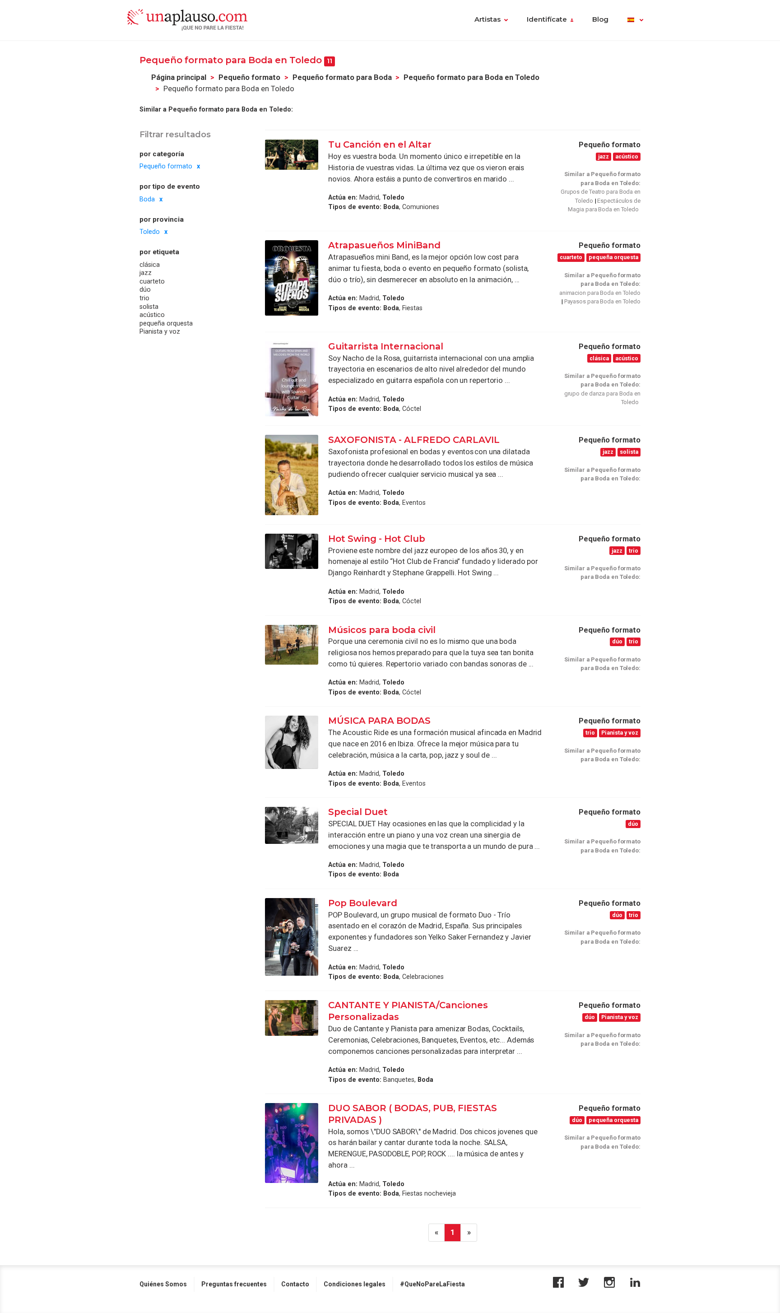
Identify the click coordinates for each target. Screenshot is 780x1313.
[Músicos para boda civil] (291, 645)
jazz (145, 272)
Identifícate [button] (547, 19)
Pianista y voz (159, 331)
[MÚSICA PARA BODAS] (291, 742)
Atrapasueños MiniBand (385, 245)
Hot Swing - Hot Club (376, 538)
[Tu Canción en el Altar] (291, 155)
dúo (145, 289)
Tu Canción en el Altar (380, 144)
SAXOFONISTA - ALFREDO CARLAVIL (414, 439)
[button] (635, 20)
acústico (152, 314)
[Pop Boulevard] (291, 937)
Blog (600, 19)
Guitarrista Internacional (387, 346)
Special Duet (358, 811)
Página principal (178, 77)
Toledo (149, 231)
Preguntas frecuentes (234, 1284)
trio (144, 298)
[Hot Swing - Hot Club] (291, 551)
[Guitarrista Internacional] (291, 379)
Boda (147, 199)
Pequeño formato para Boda (342, 77)
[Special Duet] (291, 825)
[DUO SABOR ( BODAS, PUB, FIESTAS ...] (291, 1143)
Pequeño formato (249, 77)
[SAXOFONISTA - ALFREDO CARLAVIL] (291, 475)
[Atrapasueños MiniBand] (291, 278)
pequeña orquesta (166, 323)
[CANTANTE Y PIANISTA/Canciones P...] (291, 1018)
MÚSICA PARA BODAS (379, 720)
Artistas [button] (487, 19)
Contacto (295, 1284)
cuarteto (152, 281)
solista (148, 306)
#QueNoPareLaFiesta (432, 1284)
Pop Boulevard (363, 903)
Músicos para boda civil (382, 629)
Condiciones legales (354, 1284)
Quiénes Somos (163, 1284)
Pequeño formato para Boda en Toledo (471, 77)
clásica (149, 264)
